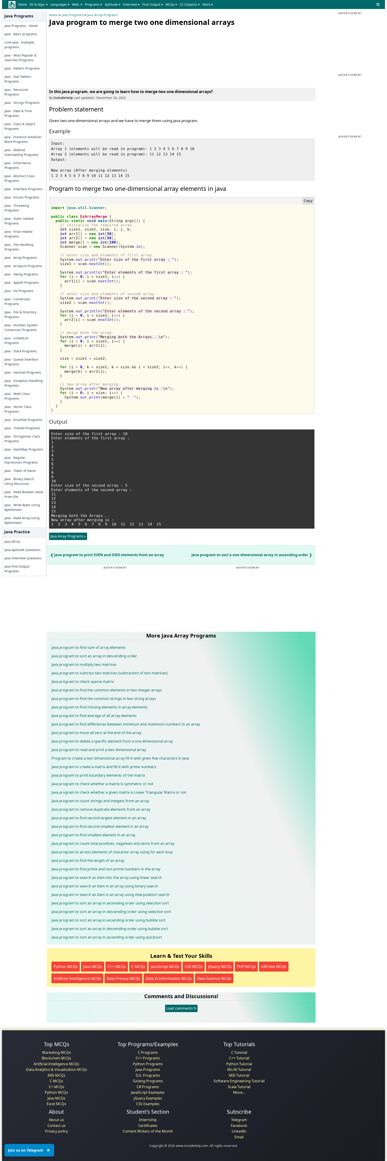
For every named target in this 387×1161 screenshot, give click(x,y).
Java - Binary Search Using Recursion (19, 481)
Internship (148, 1119)
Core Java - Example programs (19, 44)
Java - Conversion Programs (17, 301)
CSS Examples (147, 1103)
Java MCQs (12, 541)
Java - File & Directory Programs (20, 314)
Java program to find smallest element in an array (93, 834)
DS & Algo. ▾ (39, 4)
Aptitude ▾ (112, 4)
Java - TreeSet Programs (22, 428)
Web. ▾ (77, 4)
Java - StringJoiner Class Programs (22, 438)
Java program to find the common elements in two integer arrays (107, 690)
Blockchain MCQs (56, 1058)
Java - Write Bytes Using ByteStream (22, 507)
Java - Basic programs (20, 34)
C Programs (148, 1052)
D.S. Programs (148, 1075)
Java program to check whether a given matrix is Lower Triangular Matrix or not (119, 792)
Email (239, 1137)
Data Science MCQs (214, 978)
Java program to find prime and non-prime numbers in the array (106, 869)
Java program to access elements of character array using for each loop (112, 852)
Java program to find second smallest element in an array (100, 826)
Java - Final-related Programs (18, 233)
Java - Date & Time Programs (18, 113)
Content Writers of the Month (148, 1131)
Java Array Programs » (68, 536)
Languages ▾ (59, 4)
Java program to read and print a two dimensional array (99, 749)
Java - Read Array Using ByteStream (22, 520)
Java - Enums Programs (21, 197)
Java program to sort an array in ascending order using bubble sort (109, 920)
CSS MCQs (194, 966)
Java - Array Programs (20, 257)
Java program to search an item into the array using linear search (107, 877)
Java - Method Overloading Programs (21, 152)
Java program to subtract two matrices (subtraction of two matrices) (110, 673)
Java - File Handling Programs (18, 246)
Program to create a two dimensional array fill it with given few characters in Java (120, 758)
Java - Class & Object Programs (19, 126)
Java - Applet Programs (21, 282)
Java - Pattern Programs (22, 68)
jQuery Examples (148, 1098)
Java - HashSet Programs (22, 372)
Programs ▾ (93, 4)
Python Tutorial (239, 1063)
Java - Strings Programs (22, 102)
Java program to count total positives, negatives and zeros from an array (113, 843)
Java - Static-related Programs (19, 220)
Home (22, 4)
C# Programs (148, 1086)
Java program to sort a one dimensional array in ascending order (249, 554)
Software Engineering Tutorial (239, 1080)
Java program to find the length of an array (88, 860)
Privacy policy (56, 1131)
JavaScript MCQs (164, 966)
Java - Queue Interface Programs (21, 361)
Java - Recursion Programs (16, 91)
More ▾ (207, 4)
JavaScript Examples (148, 1092)
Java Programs (72, 15)
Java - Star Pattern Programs (17, 78)
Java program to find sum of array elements (89, 647)
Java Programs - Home (21, 26)
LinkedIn (239, 1131)
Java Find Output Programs (17, 568)
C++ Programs (148, 1058)
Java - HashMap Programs (23, 449)
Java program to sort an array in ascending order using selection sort (110, 903)
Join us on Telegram (25, 1150)
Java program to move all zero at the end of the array (96, 732)
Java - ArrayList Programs (23, 266)
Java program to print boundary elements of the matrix (98, 775)
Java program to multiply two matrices (84, 664)
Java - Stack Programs (20, 351)
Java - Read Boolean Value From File (23, 494)
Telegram (239, 1119)
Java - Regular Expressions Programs (21, 459)
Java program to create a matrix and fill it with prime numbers (104, 766)
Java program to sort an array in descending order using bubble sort (110, 928)
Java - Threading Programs (16, 207)
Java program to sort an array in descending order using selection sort (111, 911)
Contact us (56, 1125)
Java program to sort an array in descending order (94, 655)
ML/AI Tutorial (239, 1069)
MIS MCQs (56, 1075)
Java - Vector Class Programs (18, 409)
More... (239, 1092)
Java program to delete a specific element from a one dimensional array (112, 741)
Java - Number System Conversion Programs (21, 327)
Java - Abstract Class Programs (19, 178)
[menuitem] (23, 4)
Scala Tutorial (239, 1086)
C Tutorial (239, 1052)
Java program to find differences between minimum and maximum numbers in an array (126, 724)
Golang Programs (148, 1080)
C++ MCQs (117, 966)
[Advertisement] (82, 56)
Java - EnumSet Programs (23, 420)
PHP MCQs (246, 966)
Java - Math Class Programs (17, 396)
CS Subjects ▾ (190, 4)
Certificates (147, 1125)
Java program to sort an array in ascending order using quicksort (107, 937)
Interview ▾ (131, 4)
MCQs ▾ (171, 4)
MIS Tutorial (239, 1075)
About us (56, 1119)
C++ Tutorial (239, 1058)
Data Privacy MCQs (123, 978)
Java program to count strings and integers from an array (100, 800)
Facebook (239, 1125)
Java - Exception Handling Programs (23, 383)
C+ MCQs (56, 1086)
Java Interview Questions (23, 558)
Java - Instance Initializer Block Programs (23, 139)
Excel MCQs (56, 1103)
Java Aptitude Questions (22, 550)
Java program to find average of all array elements (94, 715)
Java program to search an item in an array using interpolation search (111, 894)
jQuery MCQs (220, 966)
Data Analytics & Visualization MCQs (56, 1069)
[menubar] (116, 4)
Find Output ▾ (152, 4)
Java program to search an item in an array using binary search (105, 886)
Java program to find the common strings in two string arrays (104, 698)
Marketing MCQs (56, 1052)
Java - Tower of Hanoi (20, 470)
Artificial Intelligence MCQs (77, 978)
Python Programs (148, 1063)
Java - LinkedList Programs (16, 340)
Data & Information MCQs (169, 978)
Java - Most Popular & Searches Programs (20, 57)
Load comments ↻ (181, 1008)
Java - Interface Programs (23, 189)
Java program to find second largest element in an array (99, 817)
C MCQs (138, 966)
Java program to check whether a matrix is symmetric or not (102, 783)
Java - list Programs (18, 291)
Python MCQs (66, 966)
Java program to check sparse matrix (83, 681)
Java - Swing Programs (21, 274)
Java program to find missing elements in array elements (100, 707)
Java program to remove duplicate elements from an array (101, 809)
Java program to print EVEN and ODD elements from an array (109, 554)
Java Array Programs (102, 15)
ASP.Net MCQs (273, 966)
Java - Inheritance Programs (17, 165)
